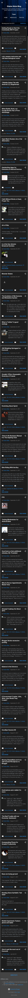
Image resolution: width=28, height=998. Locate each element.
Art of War (5, 225)
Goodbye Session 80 (9, 730)
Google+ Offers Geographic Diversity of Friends (11, 375)
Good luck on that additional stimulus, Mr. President (11, 552)
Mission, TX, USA (11, 51)
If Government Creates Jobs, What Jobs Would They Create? (12, 698)
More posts (14, 975)
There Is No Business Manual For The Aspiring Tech (12, 436)
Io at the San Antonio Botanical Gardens (9, 245)
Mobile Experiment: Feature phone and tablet (11, 922)
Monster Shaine (7, 274)
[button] (25, 28)
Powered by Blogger (15, 989)
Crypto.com (20, 984)
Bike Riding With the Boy (10, 467)
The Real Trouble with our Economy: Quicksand (10, 817)
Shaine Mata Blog (14, 6)
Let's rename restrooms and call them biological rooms (11, 57)
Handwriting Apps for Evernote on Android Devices (12, 168)
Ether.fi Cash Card (9, 983)
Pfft (3, 497)
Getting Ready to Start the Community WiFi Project (11, 29)
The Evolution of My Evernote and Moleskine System (12, 297)
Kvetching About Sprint (10, 406)
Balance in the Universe (10, 667)
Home (5, 17)
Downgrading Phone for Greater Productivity (10, 843)
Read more (23, 49)
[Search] (26, 3)
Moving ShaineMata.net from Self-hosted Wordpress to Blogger (12, 761)
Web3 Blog (13, 17)
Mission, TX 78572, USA (12, 944)
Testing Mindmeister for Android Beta (10, 520)
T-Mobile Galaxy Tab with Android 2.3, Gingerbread (10, 83)
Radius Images (17, 992)
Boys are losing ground (10, 874)
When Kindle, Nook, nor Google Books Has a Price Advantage (11, 110)
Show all (23, 23)
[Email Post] (15, 48)
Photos (21, 17)
